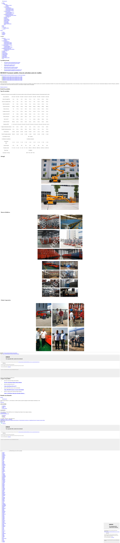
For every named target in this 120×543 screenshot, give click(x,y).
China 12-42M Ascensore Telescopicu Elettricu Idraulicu (10, 353)
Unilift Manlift (2, 420)
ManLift (7, 6)
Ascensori (3, 51)
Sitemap (6, 419)
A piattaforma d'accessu (32, 420)
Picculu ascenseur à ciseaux (10, 13)
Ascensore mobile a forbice (8, 45)
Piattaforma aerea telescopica (14, 420)
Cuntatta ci (3, 28)
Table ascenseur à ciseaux (10, 9)
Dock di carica (6, 21)
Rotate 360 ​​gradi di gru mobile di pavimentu (10, 68)
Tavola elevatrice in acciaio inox (24, 420)
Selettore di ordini (6, 20)
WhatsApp (4, 423)
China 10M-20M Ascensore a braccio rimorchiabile (14, 389)
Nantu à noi (4, 27)
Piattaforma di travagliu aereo (8, 14)
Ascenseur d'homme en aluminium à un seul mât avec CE (12, 70)
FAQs (3, 26)
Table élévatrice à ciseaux (10, 8)
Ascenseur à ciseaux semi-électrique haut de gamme (11, 63)
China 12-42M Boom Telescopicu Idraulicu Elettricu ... (14, 393)
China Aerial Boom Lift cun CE (10, 386)
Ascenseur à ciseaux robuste (40, 420)
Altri (4, 24)
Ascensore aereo (8, 16)
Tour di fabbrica (4, 408)
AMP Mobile (10, 419)
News (3, 25)
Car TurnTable (6, 22)
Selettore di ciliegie (9, 5)
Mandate (1, 397)
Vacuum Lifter (6, 18)
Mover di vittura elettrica (7, 23)
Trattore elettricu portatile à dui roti (9, 65)
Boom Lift (5, 4)
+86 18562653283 (3, 412)
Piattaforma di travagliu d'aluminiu (11, 15)
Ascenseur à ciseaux (7, 11)
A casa (3, 2)
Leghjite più (2, 402)
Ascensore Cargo (4, 50)
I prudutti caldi (2, 419)
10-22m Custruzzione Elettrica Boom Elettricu (13, 382)
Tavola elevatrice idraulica (10, 10)
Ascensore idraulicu (9, 12)
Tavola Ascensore (8, 7)
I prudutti (3, 3)
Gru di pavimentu (6, 19)
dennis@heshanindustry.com (4, 413)
